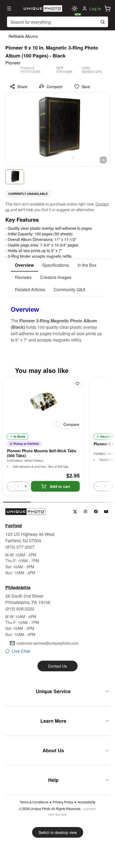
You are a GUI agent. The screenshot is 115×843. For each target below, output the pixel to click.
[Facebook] (96, 511)
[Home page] (42, 8)
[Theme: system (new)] (75, 9)
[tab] (24, 265)
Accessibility (86, 802)
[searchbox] (57, 22)
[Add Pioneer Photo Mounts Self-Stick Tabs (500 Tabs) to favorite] (77, 384)
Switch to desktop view (58, 832)
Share (22, 86)
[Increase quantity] (25, 486)
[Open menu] (9, 8)
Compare (54, 86)
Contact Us (57, 666)
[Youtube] (106, 511)
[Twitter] (75, 511)
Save (86, 86)
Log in (95, 8)
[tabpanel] (57, 319)
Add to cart (60, 486)
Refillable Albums (23, 36)
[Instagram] (85, 511)
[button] (107, 8)
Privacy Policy (63, 802)
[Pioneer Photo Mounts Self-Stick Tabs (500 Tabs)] (43, 404)
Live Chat (21, 651)
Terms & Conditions (34, 802)
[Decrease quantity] (10, 486)
